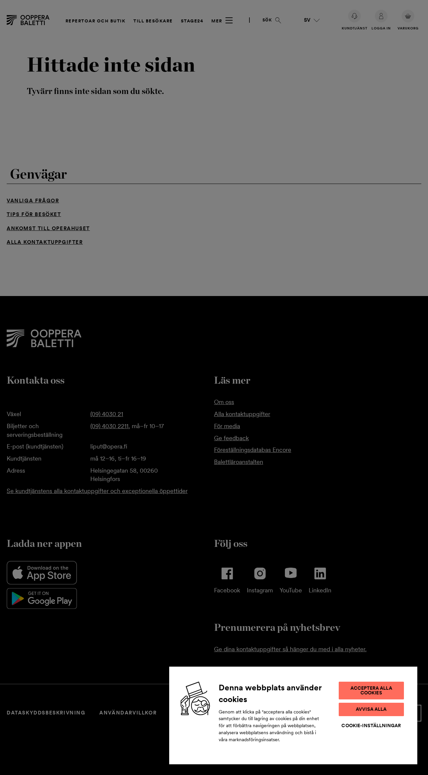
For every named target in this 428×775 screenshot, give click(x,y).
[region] (293, 715)
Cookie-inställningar (371, 725)
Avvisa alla (371, 709)
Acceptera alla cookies (371, 690)
